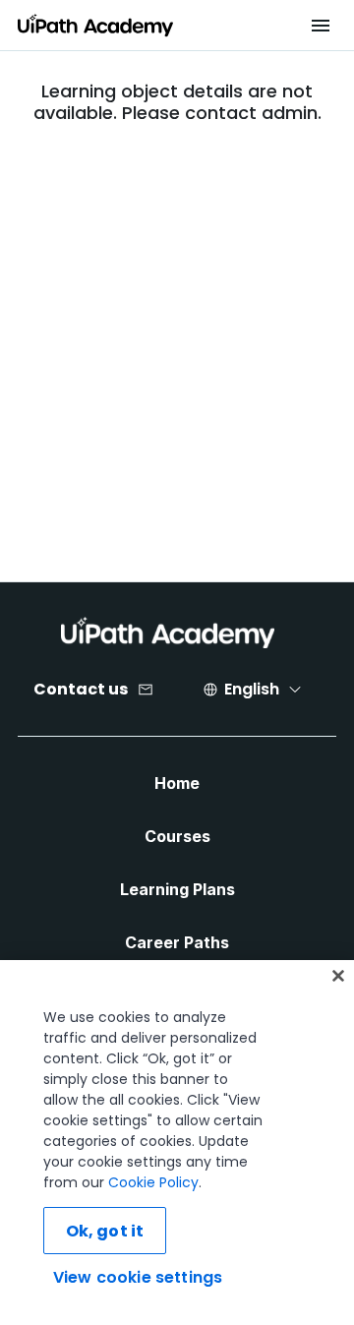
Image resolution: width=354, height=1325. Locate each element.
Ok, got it (105, 1231)
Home (177, 783)
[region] (177, 1142)
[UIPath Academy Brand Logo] (167, 632)
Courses (177, 836)
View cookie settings (137, 1277)
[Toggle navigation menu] (320, 25)
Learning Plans (177, 889)
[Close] (338, 976)
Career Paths (177, 942)
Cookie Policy (153, 1182)
